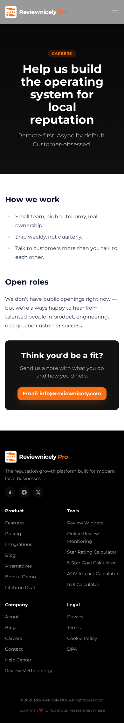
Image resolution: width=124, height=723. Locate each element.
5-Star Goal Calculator (91, 563)
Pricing (13, 533)
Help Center (18, 660)
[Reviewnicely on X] (38, 492)
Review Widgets (85, 523)
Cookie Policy (82, 638)
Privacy (75, 617)
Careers (13, 638)
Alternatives (18, 566)
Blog (10, 555)
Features (14, 523)
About (12, 617)
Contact (14, 649)
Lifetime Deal (20, 587)
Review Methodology (28, 671)
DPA (72, 649)
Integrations (18, 544)
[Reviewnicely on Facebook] (24, 492)
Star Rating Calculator (92, 552)
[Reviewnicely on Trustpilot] (10, 492)
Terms (74, 627)
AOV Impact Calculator (93, 573)
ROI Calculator (83, 584)
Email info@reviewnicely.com (62, 394)
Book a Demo (20, 577)
